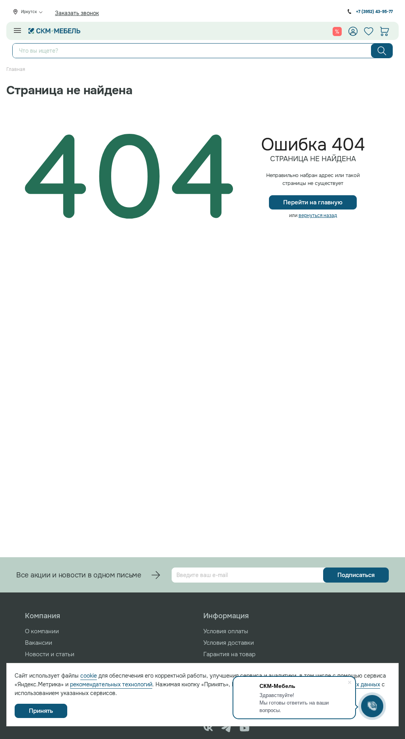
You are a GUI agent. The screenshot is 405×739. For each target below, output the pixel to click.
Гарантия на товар (229, 654)
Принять (41, 711)
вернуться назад (318, 215)
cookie (88, 675)
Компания (42, 615)
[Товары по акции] (337, 31)
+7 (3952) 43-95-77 (374, 11)
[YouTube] (245, 728)
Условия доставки (228, 643)
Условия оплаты (225, 631)
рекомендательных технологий (111, 684)
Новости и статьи (49, 654)
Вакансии (38, 643)
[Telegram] (226, 728)
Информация (226, 615)
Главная (15, 69)
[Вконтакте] (208, 728)
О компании (42, 631)
